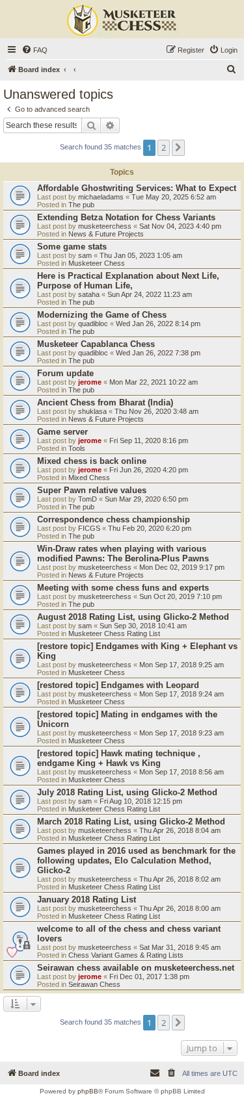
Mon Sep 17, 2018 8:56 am (181, 772)
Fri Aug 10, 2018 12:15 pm (141, 801)
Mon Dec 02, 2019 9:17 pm (181, 567)
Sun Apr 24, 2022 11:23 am (149, 294)
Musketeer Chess (96, 263)
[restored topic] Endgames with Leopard (118, 685)
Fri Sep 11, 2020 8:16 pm (148, 440)
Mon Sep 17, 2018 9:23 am (181, 733)
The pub (81, 205)
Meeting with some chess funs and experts (123, 588)
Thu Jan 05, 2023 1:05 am (141, 255)
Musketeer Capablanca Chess (96, 344)
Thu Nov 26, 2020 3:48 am (156, 411)
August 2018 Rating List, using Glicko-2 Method (133, 617)
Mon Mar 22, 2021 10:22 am (153, 382)
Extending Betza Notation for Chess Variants (126, 217)
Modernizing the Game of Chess (102, 315)
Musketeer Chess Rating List (114, 633)
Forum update (65, 373)
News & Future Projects (106, 234)
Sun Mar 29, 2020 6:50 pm (146, 499)
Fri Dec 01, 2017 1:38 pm (149, 976)
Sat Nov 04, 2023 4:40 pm (180, 226)
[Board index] (122, 20)
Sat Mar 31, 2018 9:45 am (180, 947)
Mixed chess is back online (91, 461)
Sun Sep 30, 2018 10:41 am (143, 626)
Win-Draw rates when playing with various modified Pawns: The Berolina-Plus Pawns (123, 553)
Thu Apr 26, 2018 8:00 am (180, 908)
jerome (90, 382)
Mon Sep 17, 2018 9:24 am (181, 694)
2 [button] (163, 147)
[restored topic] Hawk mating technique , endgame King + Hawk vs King (118, 758)
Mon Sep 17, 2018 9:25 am (181, 665)
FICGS (89, 528)
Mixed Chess (89, 477)
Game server (62, 432)
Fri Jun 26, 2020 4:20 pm (148, 470)
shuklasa (92, 411)
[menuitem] (34, 50)
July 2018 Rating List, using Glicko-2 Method (127, 792)
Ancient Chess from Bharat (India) (105, 402)
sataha (89, 294)
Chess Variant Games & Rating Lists (125, 955)
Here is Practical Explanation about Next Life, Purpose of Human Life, (128, 280)
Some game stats (72, 246)
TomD (87, 499)
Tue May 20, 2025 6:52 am (173, 197)
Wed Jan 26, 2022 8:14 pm (158, 323)
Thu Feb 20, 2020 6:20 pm (149, 528)
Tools (76, 448)
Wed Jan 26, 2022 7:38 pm (158, 353)
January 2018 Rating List (86, 899)
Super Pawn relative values (91, 490)
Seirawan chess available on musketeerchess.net (135, 968)
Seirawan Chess (94, 984)
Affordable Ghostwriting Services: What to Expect (136, 188)
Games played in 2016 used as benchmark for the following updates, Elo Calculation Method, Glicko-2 (136, 860)
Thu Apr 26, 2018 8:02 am (180, 879)
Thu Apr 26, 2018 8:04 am (180, 830)
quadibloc (93, 323)
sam (85, 255)
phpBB (87, 1091)
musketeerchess (104, 226)
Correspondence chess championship (113, 519)
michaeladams (101, 197)
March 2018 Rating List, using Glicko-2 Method (131, 821)
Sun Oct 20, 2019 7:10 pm (180, 596)
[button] (178, 147)
